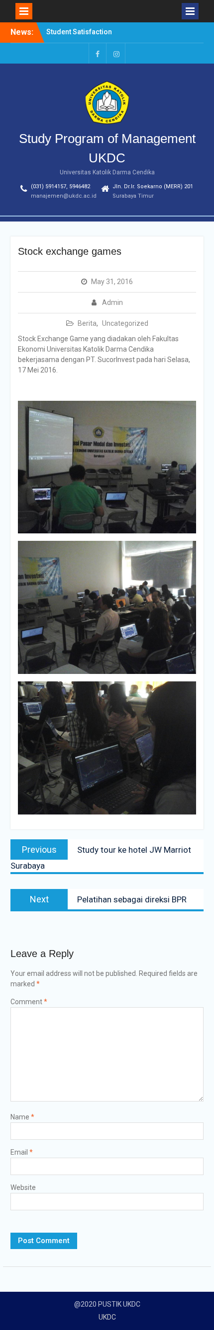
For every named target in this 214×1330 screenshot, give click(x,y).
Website (23, 1187)
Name (22, 1117)
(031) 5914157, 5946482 (60, 186)
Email (21, 1152)
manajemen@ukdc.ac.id (64, 196)
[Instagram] (116, 53)
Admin (112, 302)
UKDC (107, 1317)
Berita (87, 323)
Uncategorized (125, 323)
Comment (28, 1002)
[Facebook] (98, 53)
